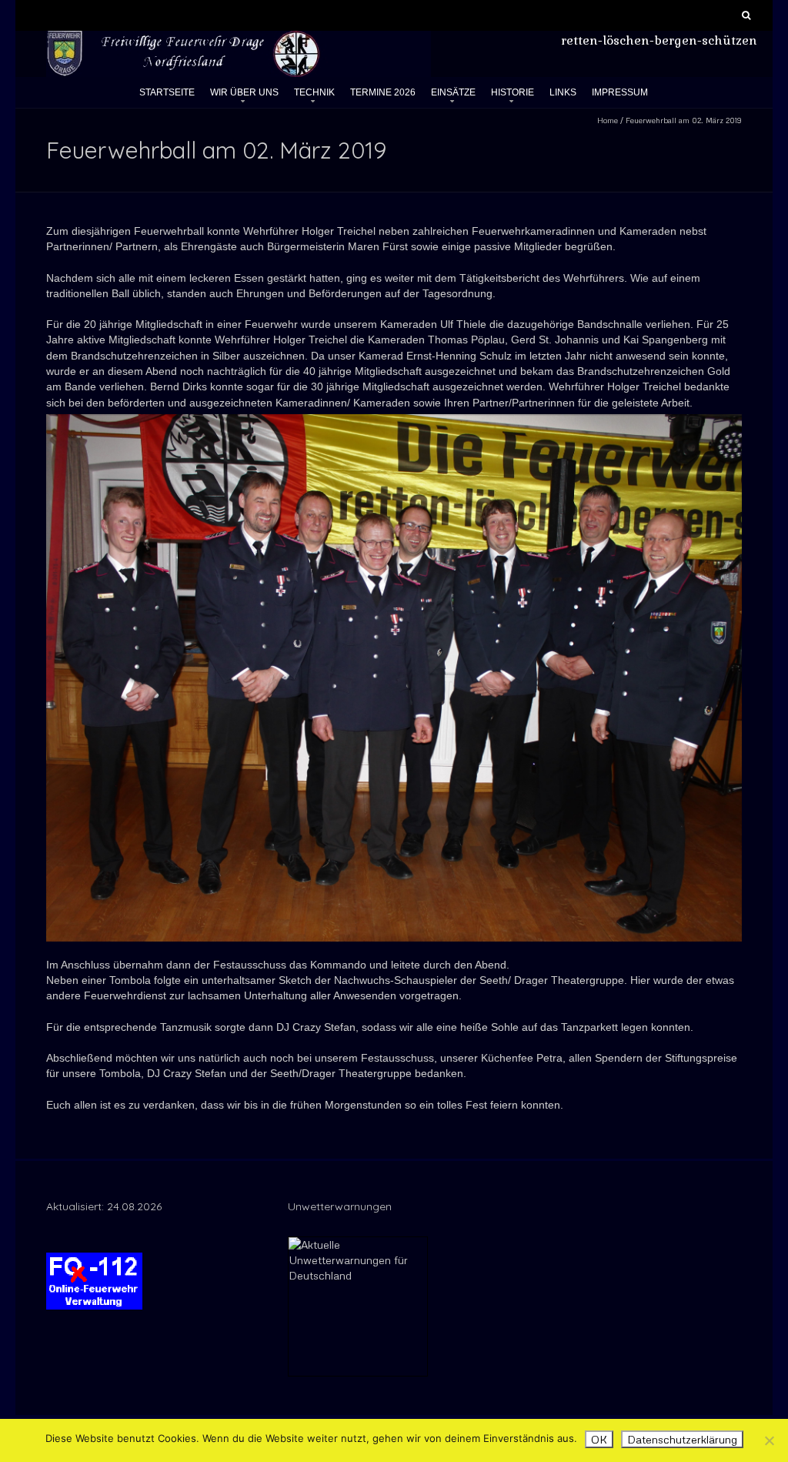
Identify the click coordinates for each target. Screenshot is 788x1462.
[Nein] (768, 1440)
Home (607, 120)
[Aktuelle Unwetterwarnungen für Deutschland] (358, 1244)
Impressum (620, 92)
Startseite (167, 92)
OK (599, 1439)
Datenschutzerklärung (682, 1439)
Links (562, 92)
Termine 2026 (383, 92)
